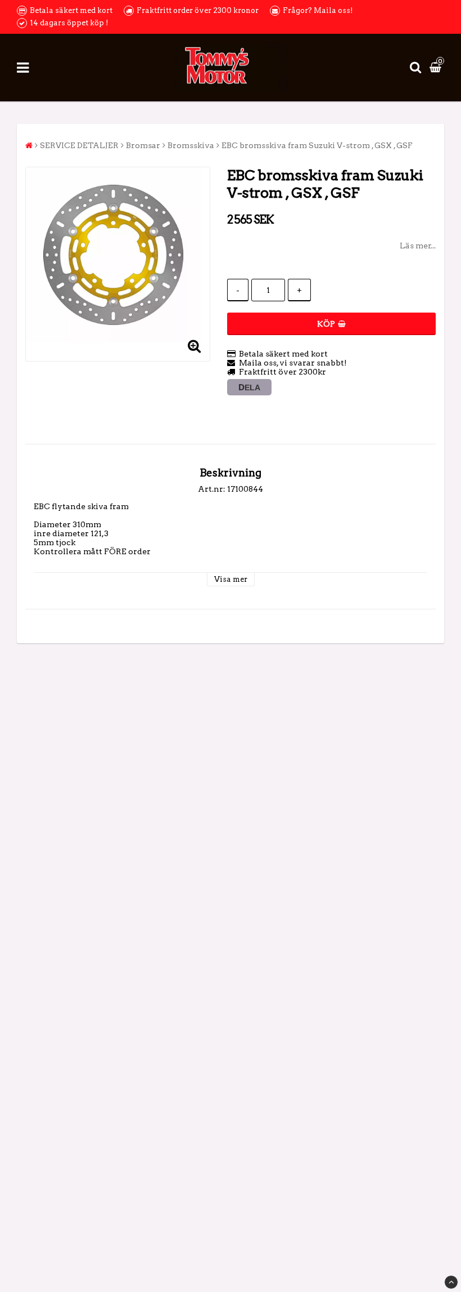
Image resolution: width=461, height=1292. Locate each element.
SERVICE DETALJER (79, 145)
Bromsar (143, 145)
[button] (437, 67)
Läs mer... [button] (418, 245)
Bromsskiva (191, 145)
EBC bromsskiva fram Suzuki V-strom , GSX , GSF (317, 145)
